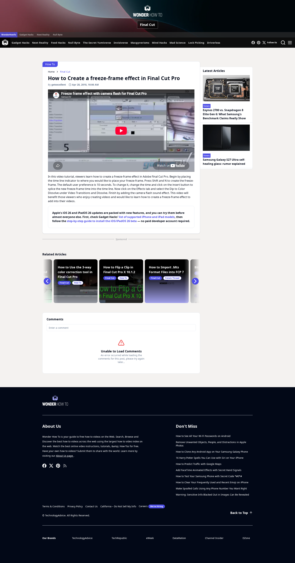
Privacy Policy (75, 506)
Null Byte (57, 34)
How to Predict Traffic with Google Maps (198, 464)
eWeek (150, 538)
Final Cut (147, 24)
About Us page (65, 455)
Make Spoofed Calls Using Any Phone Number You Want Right (211, 488)
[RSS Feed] (65, 466)
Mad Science (178, 42)
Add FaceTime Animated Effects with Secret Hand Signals (208, 470)
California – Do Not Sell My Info (118, 506)
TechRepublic (119, 538)
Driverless (213, 42)
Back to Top (239, 513)
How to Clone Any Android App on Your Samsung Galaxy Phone (212, 451)
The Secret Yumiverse (97, 42)
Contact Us (91, 506)
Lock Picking (196, 42)
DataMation (179, 538)
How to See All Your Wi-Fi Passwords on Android (203, 436)
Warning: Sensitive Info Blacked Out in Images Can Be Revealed (212, 494)
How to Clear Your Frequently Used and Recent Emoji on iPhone (212, 482)
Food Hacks (58, 42)
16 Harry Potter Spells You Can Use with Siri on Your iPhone (209, 457)
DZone (246, 538)
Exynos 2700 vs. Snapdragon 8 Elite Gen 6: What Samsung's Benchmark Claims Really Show (224, 114)
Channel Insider (214, 538)
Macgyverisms (140, 42)
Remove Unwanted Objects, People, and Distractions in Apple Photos (211, 443)
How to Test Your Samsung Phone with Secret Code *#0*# (209, 476)
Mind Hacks (159, 42)
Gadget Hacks (26, 34)
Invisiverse (121, 42)
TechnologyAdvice (82, 538)
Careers (151, 506)
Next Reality (43, 34)
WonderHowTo (8, 34)
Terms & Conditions (53, 506)
